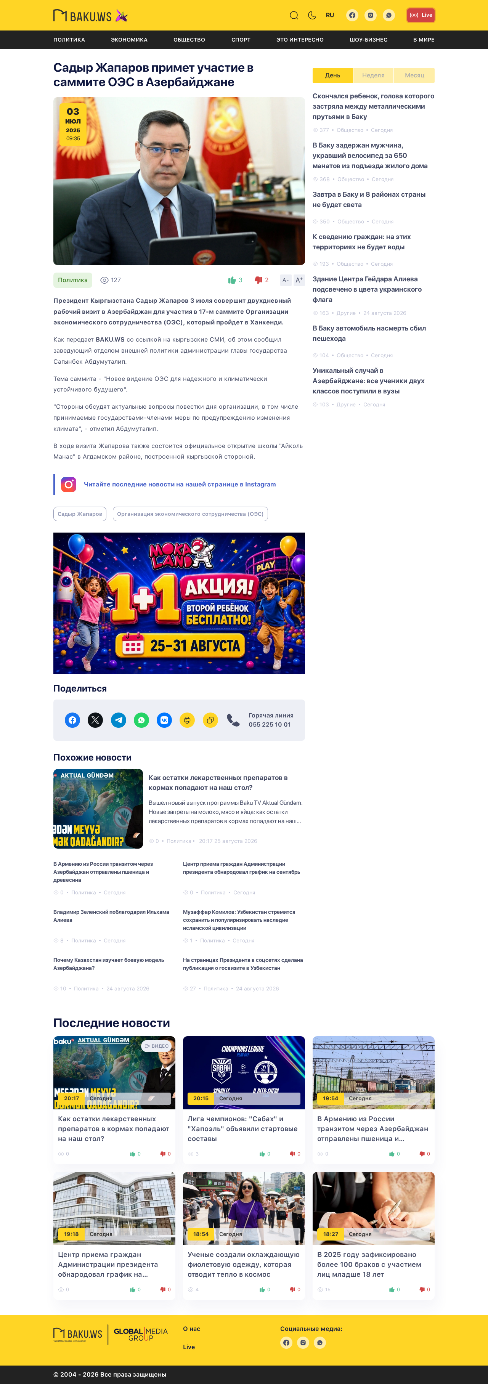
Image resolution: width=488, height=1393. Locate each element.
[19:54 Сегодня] (374, 1072)
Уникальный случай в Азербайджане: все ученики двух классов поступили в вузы (369, 380)
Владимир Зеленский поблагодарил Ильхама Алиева (111, 916)
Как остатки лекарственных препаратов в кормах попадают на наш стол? (113, 1129)
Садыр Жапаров (80, 514)
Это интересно (300, 40)
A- (286, 280)
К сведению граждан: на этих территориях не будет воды (362, 242)
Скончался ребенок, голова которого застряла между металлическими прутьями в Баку (373, 106)
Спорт (240, 40)
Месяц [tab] (414, 75)
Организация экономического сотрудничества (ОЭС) (190, 514)
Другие (346, 313)
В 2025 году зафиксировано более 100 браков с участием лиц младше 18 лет (369, 1264)
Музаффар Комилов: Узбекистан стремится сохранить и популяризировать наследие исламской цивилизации (239, 920)
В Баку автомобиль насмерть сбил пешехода (369, 333)
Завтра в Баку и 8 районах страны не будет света (369, 199)
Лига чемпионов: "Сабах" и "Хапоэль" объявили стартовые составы (243, 1129)
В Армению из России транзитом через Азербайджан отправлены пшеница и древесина (103, 872)
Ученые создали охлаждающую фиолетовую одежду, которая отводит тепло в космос (244, 1264)
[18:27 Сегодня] (374, 1208)
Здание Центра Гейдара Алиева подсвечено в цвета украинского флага (367, 289)
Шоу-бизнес (368, 40)
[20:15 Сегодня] (244, 1072)
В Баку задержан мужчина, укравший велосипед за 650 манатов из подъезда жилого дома (370, 155)
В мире (424, 40)
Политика (69, 40)
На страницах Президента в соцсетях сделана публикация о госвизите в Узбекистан (243, 964)
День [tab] (332, 75)
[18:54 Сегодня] (244, 1208)
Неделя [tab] (373, 75)
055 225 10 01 (270, 724)
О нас (191, 1328)
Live (427, 15)
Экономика (129, 40)
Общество (189, 40)
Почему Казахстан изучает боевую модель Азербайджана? (108, 964)
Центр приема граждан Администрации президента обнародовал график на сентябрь (241, 868)
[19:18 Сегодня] (114, 1208)
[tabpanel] (374, 250)
